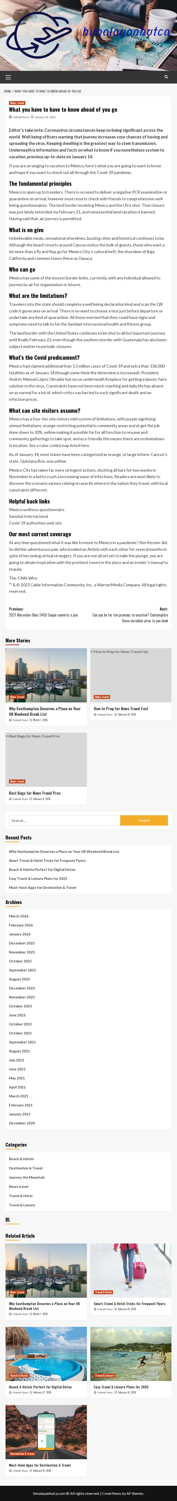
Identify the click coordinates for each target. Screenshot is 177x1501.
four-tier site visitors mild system (62, 418)
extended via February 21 (57, 211)
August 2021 (19, 1051)
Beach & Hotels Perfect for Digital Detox (42, 869)
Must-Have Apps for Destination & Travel (42, 887)
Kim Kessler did (153, 542)
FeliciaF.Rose (21, 117)
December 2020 (22, 1123)
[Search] (166, 77)
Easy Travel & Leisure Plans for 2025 (38, 878)
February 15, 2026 (42, 1470)
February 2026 (21, 925)
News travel (17, 103)
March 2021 (18, 1096)
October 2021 (20, 1033)
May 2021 (17, 1078)
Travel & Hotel (20, 1196)
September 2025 (22, 970)
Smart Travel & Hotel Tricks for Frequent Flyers (47, 860)
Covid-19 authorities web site (35, 522)
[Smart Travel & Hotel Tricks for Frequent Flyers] (131, 1270)
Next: (130, 614)
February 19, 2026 (127, 1309)
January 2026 (19, 934)
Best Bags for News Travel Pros (35, 793)
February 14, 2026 (127, 714)
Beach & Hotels (21, 1159)
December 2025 (22, 943)
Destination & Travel (26, 1168)
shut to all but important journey (136, 333)
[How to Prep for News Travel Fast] (131, 675)
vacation (57, 165)
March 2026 (18, 916)
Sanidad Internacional (87, 324)
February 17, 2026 (42, 1392)
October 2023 (20, 1006)
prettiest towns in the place (96, 562)
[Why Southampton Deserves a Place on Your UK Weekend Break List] (46, 675)
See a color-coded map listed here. (59, 445)
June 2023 (17, 1015)
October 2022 (20, 1024)
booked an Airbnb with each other (98, 549)
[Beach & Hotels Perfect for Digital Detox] (46, 1354)
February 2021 (21, 1105)
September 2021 (22, 1042)
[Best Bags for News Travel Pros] (46, 760)
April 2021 (17, 1087)
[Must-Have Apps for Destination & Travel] (46, 1432)
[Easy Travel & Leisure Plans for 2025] (131, 1354)
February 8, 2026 (41, 799)
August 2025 (19, 979)
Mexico (15, 192)
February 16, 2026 (127, 1392)
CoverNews (111, 1493)
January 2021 (19, 1114)
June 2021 (17, 1069)
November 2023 (22, 997)
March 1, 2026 (40, 720)
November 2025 (22, 952)
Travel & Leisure (22, 1205)
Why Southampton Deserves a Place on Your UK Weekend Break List (45, 711)
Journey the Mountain (27, 1177)
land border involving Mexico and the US (92, 205)
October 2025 (20, 961)
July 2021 (16, 1060)
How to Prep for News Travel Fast (121, 708)
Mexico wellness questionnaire (37, 509)
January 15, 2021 (45, 117)
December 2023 (22, 988)
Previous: (43, 612)
